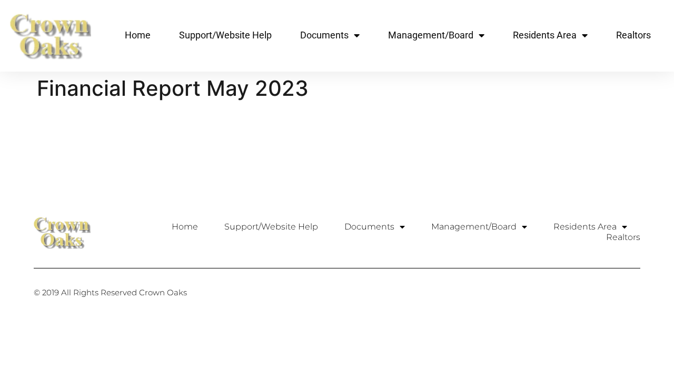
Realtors (633, 35)
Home (138, 35)
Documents (324, 35)
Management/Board (430, 35)
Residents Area (545, 35)
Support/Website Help (225, 35)
